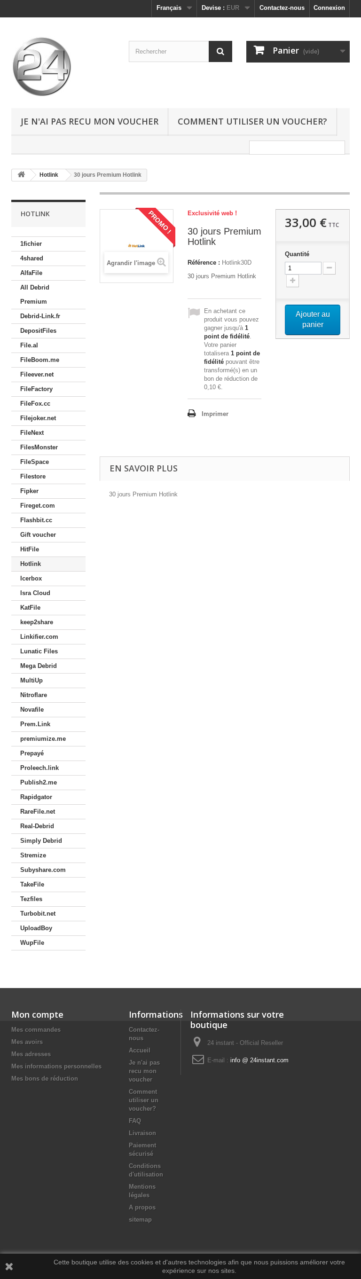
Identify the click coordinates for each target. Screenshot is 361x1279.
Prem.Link (35, 724)
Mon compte (37, 1014)
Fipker (29, 490)
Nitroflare (33, 694)
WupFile (32, 942)
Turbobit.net (37, 913)
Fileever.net (37, 374)
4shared (31, 258)
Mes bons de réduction (44, 1078)
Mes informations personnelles (56, 1066)
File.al (29, 345)
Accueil (139, 1050)
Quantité (297, 254)
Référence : (204, 262)
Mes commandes (36, 1029)
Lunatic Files (39, 651)
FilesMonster (39, 447)
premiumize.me (43, 738)
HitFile (29, 549)
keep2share (36, 622)
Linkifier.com (39, 636)
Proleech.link (39, 767)
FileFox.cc (35, 403)
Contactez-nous (282, 7)
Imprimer (215, 413)
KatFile (30, 607)
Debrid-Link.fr (40, 316)
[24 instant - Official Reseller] (63, 66)
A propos (142, 1207)
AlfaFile (31, 272)
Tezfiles (31, 898)
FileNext (32, 432)
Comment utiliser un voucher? (252, 121)
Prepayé (32, 753)
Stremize (33, 855)
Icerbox (31, 578)
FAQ (135, 1120)
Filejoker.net (38, 418)
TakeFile (32, 884)
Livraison (142, 1133)
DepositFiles (38, 330)
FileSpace (34, 461)
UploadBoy (36, 928)
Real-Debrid (37, 826)
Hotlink (30, 563)
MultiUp (31, 680)
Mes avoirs (27, 1041)
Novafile (32, 709)
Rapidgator (36, 796)
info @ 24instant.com (259, 1060)
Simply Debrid (41, 840)
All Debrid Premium (34, 294)
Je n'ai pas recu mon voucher (89, 121)
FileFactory (36, 388)
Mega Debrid (38, 665)
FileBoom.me (39, 359)
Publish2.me (38, 782)
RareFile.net (37, 811)
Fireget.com (37, 505)
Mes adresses (31, 1054)
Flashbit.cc (36, 520)
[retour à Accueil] (21, 175)
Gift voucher (38, 534)
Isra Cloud (35, 592)
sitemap (140, 1219)
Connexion (329, 7)
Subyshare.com (43, 869)
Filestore (33, 476)
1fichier (31, 243)
